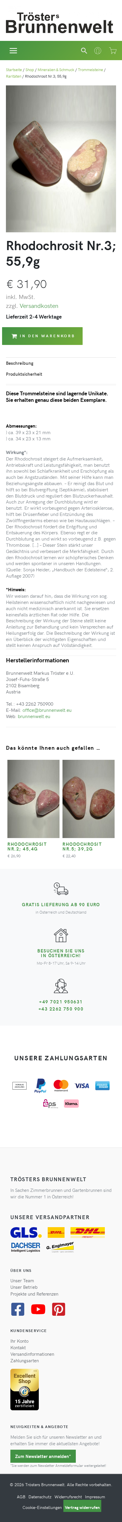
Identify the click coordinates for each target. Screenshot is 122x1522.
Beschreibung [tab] (19, 363)
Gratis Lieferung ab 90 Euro (61, 904)
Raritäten (13, 76)
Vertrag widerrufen (82, 1507)
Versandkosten (39, 305)
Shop (29, 69)
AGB (21, 1496)
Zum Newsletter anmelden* (43, 1456)
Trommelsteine (90, 69)
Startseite (14, 69)
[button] (84, 51)
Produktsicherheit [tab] (24, 374)
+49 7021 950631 (61, 1002)
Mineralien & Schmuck (56, 69)
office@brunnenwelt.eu (47, 709)
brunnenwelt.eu (34, 716)
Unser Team (22, 1280)
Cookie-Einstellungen (42, 1507)
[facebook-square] (20, 1309)
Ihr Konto (19, 1341)
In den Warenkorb (47, 335)
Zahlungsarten (24, 1360)
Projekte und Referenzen (34, 1294)
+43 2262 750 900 (61, 1009)
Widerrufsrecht (68, 1496)
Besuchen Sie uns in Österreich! (61, 953)
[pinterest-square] (60, 1309)
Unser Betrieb (24, 1287)
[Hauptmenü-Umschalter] (13, 50)
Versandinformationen (32, 1354)
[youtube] (40, 1309)
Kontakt (18, 1347)
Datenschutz (40, 1496)
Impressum (95, 1496)
